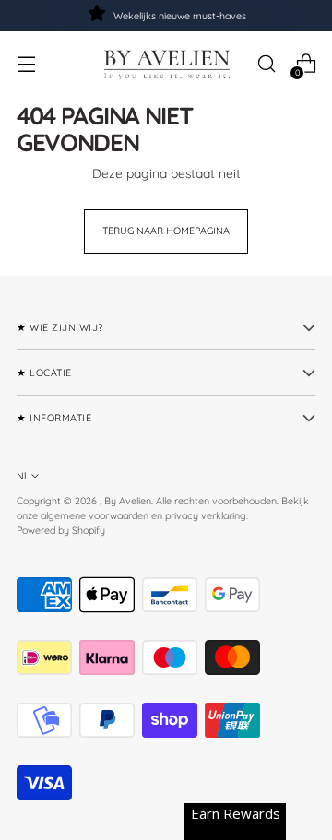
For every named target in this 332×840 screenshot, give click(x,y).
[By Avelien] (166, 64)
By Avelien (127, 500)
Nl (21, 475)
